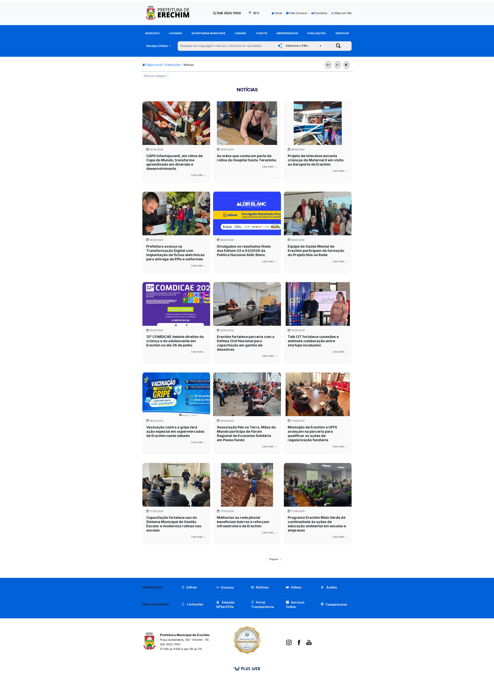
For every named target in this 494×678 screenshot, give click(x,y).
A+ (328, 64)
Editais (191, 587)
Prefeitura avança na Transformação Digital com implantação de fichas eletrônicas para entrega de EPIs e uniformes (175, 252)
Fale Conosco (298, 13)
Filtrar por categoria (155, 76)
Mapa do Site (343, 13)
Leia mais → (198, 175)
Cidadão (240, 33)
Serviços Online (157, 45)
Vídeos (296, 587)
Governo (175, 33)
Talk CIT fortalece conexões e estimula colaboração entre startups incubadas (313, 341)
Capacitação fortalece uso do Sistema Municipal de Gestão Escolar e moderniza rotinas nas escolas (173, 523)
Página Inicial (153, 64)
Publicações (316, 33)
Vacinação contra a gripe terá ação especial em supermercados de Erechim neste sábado (175, 431)
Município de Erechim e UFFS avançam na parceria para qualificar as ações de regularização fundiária (312, 433)
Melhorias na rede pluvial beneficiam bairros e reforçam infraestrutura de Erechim (243, 521)
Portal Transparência (262, 604)
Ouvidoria (320, 13)
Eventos (227, 587)
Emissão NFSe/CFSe (225, 604)
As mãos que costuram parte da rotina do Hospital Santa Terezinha (246, 158)
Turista (261, 33)
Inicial (278, 13)
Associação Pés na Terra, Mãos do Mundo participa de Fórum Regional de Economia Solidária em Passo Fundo (246, 433)
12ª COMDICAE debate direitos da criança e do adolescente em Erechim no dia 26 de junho (175, 341)
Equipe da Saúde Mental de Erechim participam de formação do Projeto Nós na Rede (316, 250)
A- (337, 64)
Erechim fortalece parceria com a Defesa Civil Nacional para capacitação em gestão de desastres (245, 343)
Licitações (194, 604)
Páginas (274, 559)
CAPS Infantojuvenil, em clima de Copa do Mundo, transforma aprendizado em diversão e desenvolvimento (174, 162)
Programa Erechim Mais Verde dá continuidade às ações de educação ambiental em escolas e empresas (317, 523)
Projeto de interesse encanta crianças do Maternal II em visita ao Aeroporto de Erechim (315, 160)
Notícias (189, 64)
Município (152, 33)
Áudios (331, 587)
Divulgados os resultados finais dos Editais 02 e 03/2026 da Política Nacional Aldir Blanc (244, 250)
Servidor (342, 33)
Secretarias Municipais (208, 33)
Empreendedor (287, 33)
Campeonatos (336, 604)
